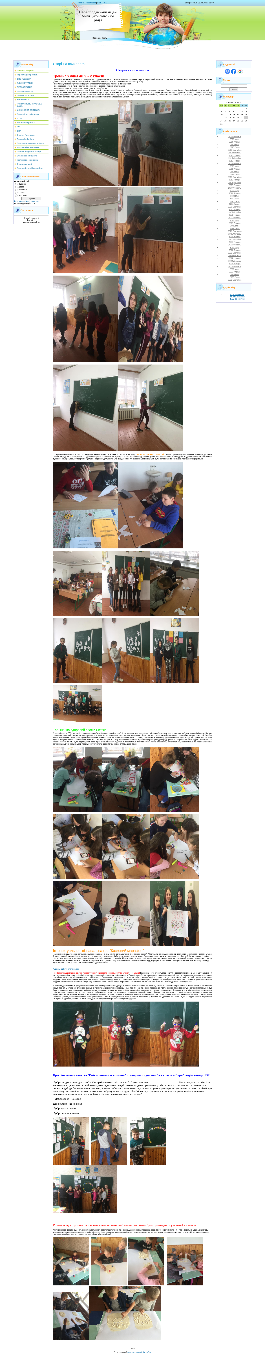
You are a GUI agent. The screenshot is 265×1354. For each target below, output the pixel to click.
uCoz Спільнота (237, 297)
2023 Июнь (235, 277)
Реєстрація (91, 3)
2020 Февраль (234, 188)
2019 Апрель (234, 169)
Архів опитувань (33, 201)
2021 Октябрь (234, 234)
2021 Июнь (235, 228)
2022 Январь (234, 242)
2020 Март (234, 190)
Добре (21, 187)
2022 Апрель (234, 250)
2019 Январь (234, 161)
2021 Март (234, 220)
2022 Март (234, 247)
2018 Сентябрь (235, 150)
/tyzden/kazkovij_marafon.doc (66, 969)
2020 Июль (235, 201)
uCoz (149, 1352)
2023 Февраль (234, 266)
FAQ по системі (237, 299)
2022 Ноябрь (234, 258)
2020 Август (234, 204)
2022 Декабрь (234, 261)
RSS (105, 3)
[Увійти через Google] (240, 71)
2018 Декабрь (234, 158)
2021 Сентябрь (235, 231)
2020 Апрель (234, 193)
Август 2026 (233, 102)
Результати (19, 201)
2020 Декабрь (234, 212)
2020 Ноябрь (234, 209)
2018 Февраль (234, 136)
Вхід (99, 3)
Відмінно (22, 184)
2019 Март (234, 166)
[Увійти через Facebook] (233, 71)
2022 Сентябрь (235, 253)
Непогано (23, 190)
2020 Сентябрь (235, 207)
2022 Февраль (234, 245)
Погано (22, 192)
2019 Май (234, 172)
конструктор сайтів (136, 1352)
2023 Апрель (234, 272)
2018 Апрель (234, 142)
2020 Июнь (235, 199)
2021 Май (234, 226)
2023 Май (234, 274)
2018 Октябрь (234, 153)
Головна (80, 3)
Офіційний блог (237, 294)
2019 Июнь (235, 174)
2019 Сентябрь (235, 177)
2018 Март (234, 139)
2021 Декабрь (234, 239)
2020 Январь (234, 185)
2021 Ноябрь (234, 237)
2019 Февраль (234, 163)
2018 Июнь (235, 147)
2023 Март (234, 269)
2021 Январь (234, 215)
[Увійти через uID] (227, 71)
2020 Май (234, 196)
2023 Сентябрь (235, 280)
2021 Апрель (234, 223)
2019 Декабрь (234, 182)
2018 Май (234, 144)
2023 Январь (234, 264)
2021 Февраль (234, 218)
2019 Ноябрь (234, 180)
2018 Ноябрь (234, 155)
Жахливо (23, 195)
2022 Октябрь (234, 255)
